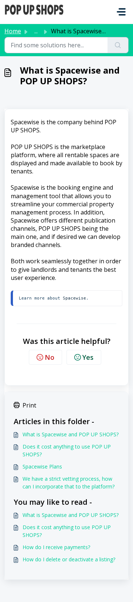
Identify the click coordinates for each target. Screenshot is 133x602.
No (49, 357)
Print (29, 405)
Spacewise (74, 298)
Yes (87, 357)
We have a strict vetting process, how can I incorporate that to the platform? (69, 482)
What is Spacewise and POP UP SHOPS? (71, 434)
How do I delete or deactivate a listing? (69, 559)
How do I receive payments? (56, 547)
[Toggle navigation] (121, 11)
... (36, 31)
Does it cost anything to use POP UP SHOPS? (67, 450)
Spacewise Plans (42, 466)
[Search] (118, 45)
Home (12, 31)
